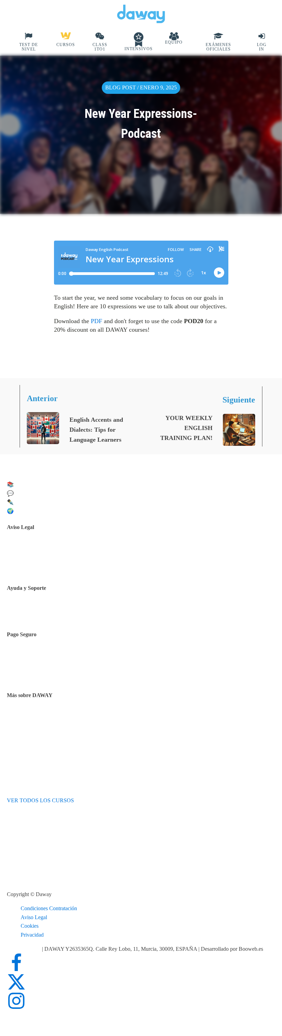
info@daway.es (24, 949)
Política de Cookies (45, 566)
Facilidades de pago (45, 656)
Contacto (34, 611)
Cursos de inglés (42, 665)
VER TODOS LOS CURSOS (40, 800)
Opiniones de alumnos (48, 726)
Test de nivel (38, 717)
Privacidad (32, 935)
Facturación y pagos (46, 673)
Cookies (30, 926)
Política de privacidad (47, 557)
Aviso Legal (34, 917)
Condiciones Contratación (49, 908)
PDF (96, 321)
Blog (29, 734)
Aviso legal (36, 549)
